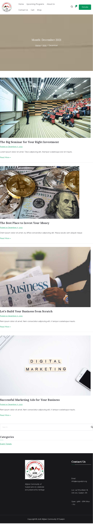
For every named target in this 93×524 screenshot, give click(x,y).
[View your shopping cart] (75, 7)
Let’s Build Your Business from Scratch (26, 311)
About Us (51, 4)
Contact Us (23, 10)
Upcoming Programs (35, 4)
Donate (85, 7)
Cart (32, 10)
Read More (4, 157)
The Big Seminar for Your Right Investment (29, 142)
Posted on (11, 147)
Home (21, 4)
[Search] (91, 427)
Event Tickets (6, 444)
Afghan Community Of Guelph (53, 519)
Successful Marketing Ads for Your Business (30, 400)
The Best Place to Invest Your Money (25, 223)
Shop (39, 10)
